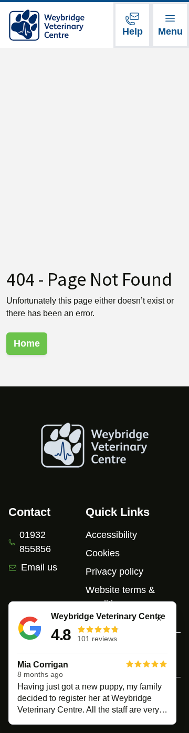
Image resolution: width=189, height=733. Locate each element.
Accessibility (111, 535)
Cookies (103, 553)
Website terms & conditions (120, 597)
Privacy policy (114, 571)
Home (27, 343)
